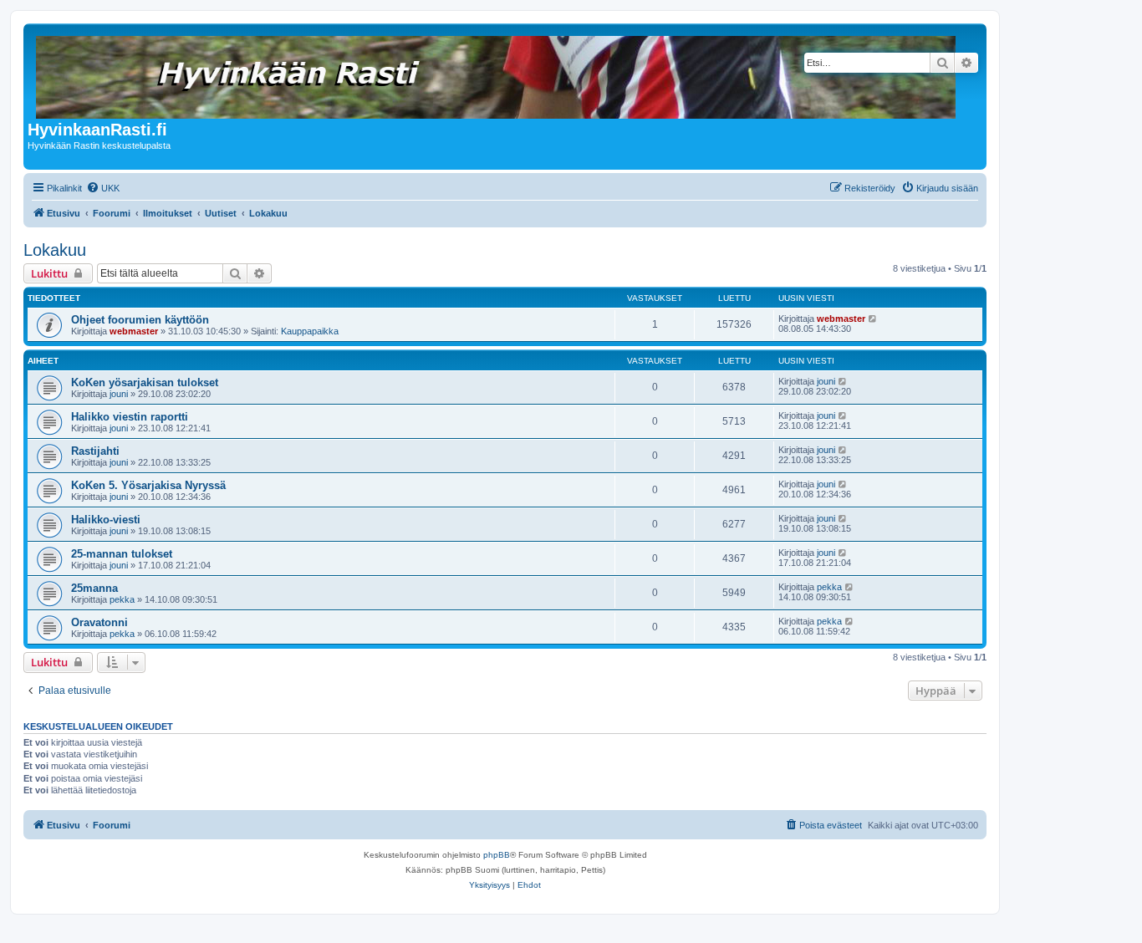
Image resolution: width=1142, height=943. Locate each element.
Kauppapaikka (310, 331)
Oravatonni (99, 622)
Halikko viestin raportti (129, 416)
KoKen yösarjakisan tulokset (144, 382)
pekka (122, 599)
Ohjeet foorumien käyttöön (140, 319)
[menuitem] (103, 188)
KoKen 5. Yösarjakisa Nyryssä (148, 485)
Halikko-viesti (105, 519)
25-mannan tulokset (121, 554)
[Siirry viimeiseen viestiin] (873, 318)
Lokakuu (54, 250)
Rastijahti (95, 451)
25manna (94, 588)
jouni (119, 394)
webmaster (134, 331)
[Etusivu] (497, 74)
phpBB (496, 854)
